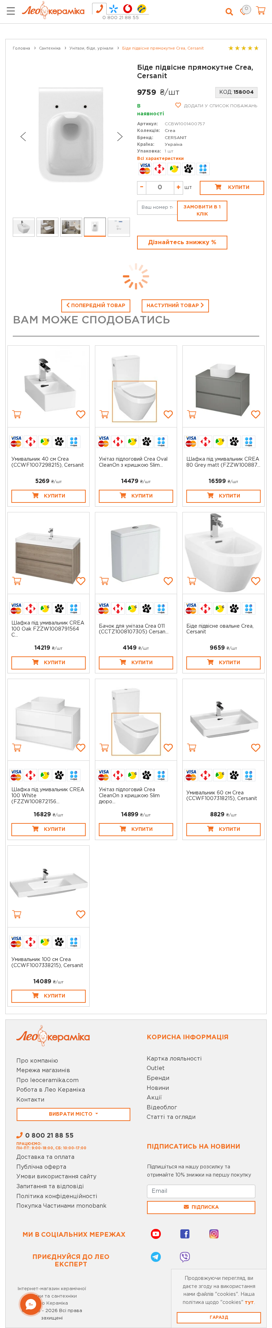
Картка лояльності (174, 1059)
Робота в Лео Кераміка (50, 1090)
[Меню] (11, 12)
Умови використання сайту (56, 1176)
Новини (158, 1088)
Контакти (30, 1100)
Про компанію (37, 1061)
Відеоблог (162, 1107)
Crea (170, 131)
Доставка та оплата (45, 1157)
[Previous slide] (23, 137)
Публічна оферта (41, 1167)
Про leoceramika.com (47, 1080)
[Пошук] (229, 12)
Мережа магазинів (43, 1070)
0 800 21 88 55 (120, 18)
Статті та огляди (171, 1117)
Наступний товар (173, 306)
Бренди (158, 1078)
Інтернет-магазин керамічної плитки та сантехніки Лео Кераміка (52, 1296)
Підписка (205, 1207)
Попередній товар (97, 306)
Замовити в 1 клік (202, 210)
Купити (238, 187)
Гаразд (219, 1318)
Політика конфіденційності (56, 1196)
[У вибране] (80, 414)
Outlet (156, 1068)
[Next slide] (120, 137)
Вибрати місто (71, 1114)
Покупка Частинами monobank (61, 1206)
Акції (154, 1097)
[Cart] (16, 414)
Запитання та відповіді (50, 1186)
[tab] (99, 9)
